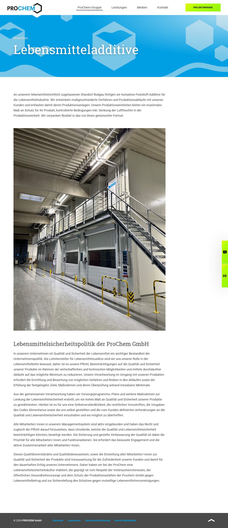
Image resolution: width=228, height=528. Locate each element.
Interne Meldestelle (125, 520)
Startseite (57, 520)
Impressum (74, 520)
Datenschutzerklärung (97, 520)
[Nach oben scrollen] (211, 520)
